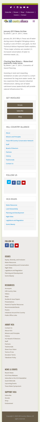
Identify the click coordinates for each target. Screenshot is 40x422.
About (8, 133)
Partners (9, 152)
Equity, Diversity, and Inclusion (15, 260)
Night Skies (9, 217)
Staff (7, 144)
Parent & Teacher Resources (14, 305)
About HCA (8, 331)
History (8, 156)
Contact (23, 15)
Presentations (9, 302)
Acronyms (8, 288)
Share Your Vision (10, 349)
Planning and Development (15, 213)
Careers (16, 15)
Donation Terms (10, 355)
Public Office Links (11, 315)
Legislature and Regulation (15, 220)
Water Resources (11, 205)
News (25, 33)
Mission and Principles (13, 137)
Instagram (19, 183)
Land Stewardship (12, 209)
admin (8, 33)
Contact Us (9, 164)
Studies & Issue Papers (12, 299)
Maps (7, 296)
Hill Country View (10, 291)
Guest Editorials (10, 381)
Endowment (30, 12)
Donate (16, 12)
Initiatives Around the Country (15, 313)
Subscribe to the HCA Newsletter (15, 378)
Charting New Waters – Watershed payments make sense (18, 62)
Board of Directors (12, 148)
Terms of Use (9, 352)
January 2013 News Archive (15, 31)
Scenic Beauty (10, 224)
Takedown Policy (10, 357)
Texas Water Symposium (13, 386)
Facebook (14, 183)
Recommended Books (12, 307)
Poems (7, 310)
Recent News (9, 373)
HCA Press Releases (11, 375)
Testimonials (10, 160)
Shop (22, 12)
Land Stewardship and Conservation (17, 265)
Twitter (9, 182)
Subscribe (8, 12)
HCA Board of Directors (12, 339)
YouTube (24, 183)
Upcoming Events (11, 383)
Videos (7, 294)
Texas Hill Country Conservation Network (19, 141)
